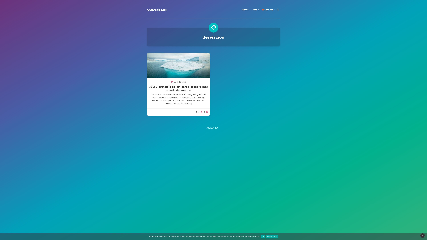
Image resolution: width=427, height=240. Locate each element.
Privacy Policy (272, 236)
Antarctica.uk (157, 9)
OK (263, 236)
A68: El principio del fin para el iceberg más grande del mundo (178, 88)
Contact (255, 10)
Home (245, 10)
